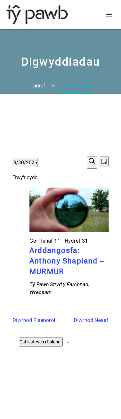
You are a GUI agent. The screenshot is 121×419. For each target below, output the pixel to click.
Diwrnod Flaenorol (34, 320)
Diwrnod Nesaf (91, 320)
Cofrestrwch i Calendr (41, 341)
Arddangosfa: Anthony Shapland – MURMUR (66, 261)
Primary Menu (108, 14)
